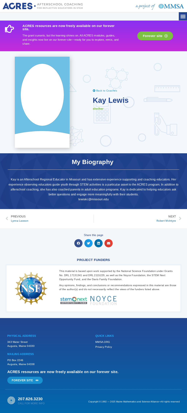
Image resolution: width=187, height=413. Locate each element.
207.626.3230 (30, 399)
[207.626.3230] (11, 400)
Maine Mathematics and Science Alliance (137, 401)
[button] (183, 16)
